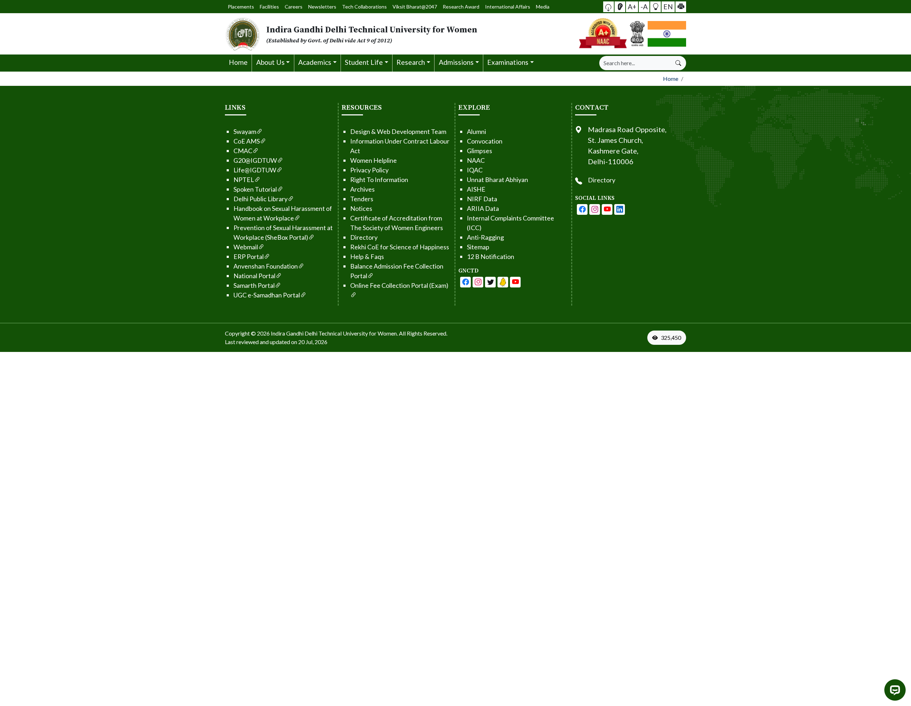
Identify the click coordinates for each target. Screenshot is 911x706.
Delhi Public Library (260, 199)
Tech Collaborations (364, 7)
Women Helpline (373, 160)
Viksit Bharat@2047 (415, 7)
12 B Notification (490, 256)
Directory (364, 237)
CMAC (242, 151)
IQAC (475, 170)
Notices (361, 208)
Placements (241, 7)
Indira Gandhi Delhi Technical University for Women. (334, 333)
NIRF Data (482, 199)
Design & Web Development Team (398, 131)
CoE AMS (246, 141)
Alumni (476, 131)
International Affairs (507, 7)
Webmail (245, 247)
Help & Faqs (367, 256)
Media (542, 7)
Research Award (461, 7)
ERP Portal (248, 256)
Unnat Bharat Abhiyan (497, 179)
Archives (362, 189)
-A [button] (644, 6)
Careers (293, 7)
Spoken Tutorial (255, 189)
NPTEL (243, 179)
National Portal (254, 276)
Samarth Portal (254, 285)
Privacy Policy (369, 170)
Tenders (361, 199)
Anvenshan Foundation (265, 266)
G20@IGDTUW (255, 160)
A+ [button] (632, 6)
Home (238, 62)
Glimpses (479, 151)
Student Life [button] (364, 62)
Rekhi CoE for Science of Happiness (399, 247)
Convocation (484, 141)
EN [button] (668, 6)
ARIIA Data (483, 208)
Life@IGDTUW (254, 170)
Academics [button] (314, 62)
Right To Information (379, 179)
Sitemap (478, 247)
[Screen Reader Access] (620, 6)
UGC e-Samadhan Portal (266, 295)
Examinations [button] (507, 62)
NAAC (476, 160)
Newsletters (322, 7)
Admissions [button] (456, 62)
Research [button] (410, 62)
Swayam (244, 131)
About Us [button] (270, 62)
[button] (608, 6)
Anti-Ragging (485, 237)
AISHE (476, 189)
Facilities (269, 7)
